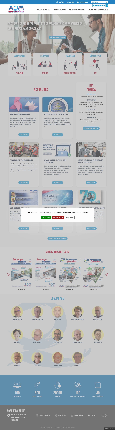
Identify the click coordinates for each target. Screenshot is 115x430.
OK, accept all (46, 217)
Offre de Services (60, 9)
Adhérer (61, 2)
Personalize (69, 217)
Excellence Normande (76, 9)
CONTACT (71, 2)
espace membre (84, 2)
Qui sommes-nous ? (43, 9)
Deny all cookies (58, 217)
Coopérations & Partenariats (98, 9)
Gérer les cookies (110, 428)
